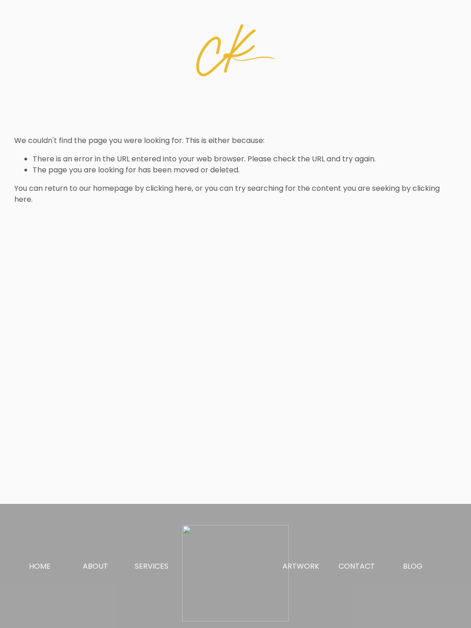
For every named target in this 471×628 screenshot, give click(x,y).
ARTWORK (300, 566)
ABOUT (95, 566)
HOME (40, 566)
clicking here (169, 188)
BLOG (413, 566)
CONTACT (357, 566)
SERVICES (151, 566)
